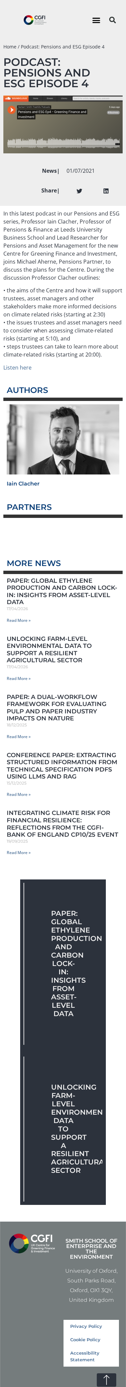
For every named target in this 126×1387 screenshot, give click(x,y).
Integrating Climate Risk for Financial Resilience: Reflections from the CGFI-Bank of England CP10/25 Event (62, 823)
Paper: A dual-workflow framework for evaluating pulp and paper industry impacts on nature (57, 707)
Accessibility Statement (84, 1356)
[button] (96, 20)
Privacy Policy (86, 1326)
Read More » (19, 620)
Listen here (17, 367)
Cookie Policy (85, 1339)
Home (9, 46)
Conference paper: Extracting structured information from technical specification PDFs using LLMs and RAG (62, 766)
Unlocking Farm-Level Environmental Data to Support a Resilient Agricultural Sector (49, 649)
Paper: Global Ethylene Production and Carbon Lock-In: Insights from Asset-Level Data (62, 591)
